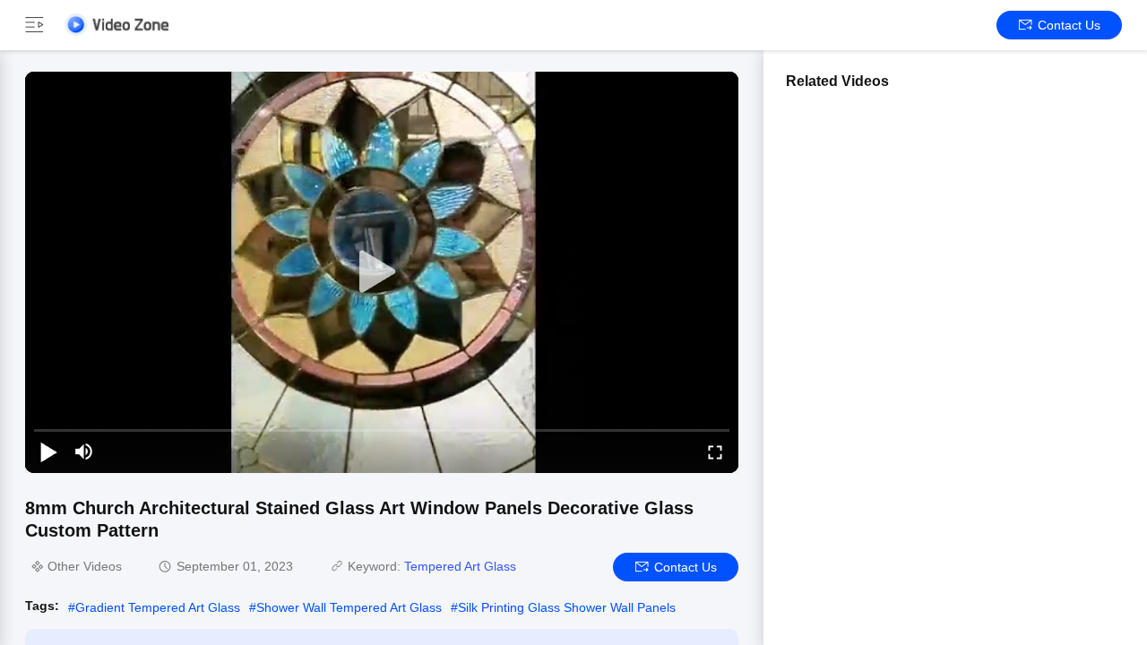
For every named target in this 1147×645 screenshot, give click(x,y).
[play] (381, 272)
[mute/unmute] (84, 451)
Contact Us (1069, 25)
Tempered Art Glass (460, 566)
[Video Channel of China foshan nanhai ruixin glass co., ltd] (116, 24)
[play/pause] (48, 451)
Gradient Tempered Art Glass (157, 607)
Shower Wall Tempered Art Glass (349, 607)
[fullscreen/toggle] (715, 451)
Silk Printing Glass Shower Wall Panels (567, 607)
